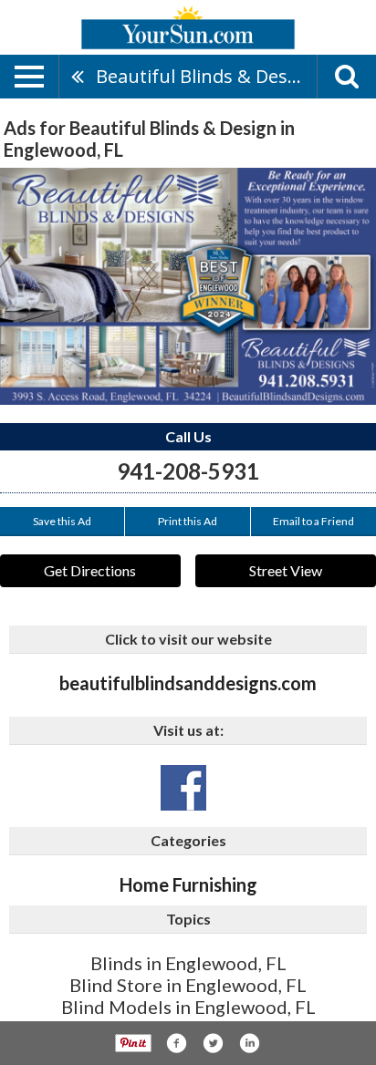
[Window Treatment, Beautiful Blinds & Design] (188, 286)
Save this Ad (62, 521)
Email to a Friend (313, 521)
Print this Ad (187, 521)
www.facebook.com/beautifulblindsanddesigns (183, 788)
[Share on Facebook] (176, 1043)
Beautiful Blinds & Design (205, 76)
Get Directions (90, 570)
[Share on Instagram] (249, 1043)
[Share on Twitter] (213, 1043)
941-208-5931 (188, 471)
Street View (285, 570)
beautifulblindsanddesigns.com (188, 683)
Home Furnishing (188, 884)
